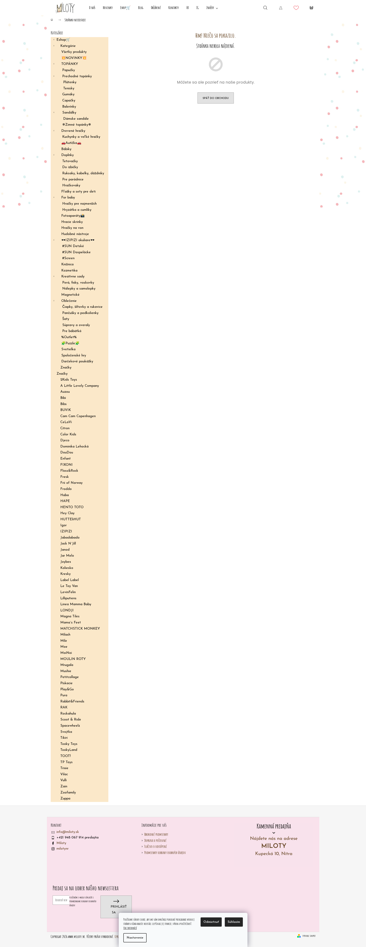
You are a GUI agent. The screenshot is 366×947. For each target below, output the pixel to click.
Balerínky (69, 107)
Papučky (68, 70)
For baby (68, 197)
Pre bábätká (71, 331)
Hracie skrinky (72, 222)
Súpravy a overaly (76, 325)
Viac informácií (130, 928)
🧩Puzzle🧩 (70, 343)
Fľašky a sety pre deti (78, 191)
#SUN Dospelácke (76, 252)
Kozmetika (69, 270)
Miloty (61, 843)
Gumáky (68, 94)
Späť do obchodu (216, 98)
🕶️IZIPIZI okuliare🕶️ (78, 240)
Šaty (65, 319)
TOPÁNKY (69, 64)
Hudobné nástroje (75, 234)
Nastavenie (135, 937)
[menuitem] (92, 7)
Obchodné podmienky (156, 834)
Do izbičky (70, 167)
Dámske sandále (76, 119)
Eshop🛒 (63, 40)
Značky (65, 367)
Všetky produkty (74, 52)
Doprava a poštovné (155, 840)
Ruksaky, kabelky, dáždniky (83, 173)
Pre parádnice (73, 179)
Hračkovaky (71, 185)
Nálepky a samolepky (78, 288)
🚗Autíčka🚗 (71, 143)
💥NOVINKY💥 (73, 58)
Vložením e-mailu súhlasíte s (82, 901)
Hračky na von (72, 228)
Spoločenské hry (73, 355)
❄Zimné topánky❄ (76, 125)
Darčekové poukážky (77, 361)
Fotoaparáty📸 (73, 216)
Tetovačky (70, 161)
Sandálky (69, 113)
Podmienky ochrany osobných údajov (165, 852)
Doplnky (67, 155)
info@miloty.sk (67, 832)
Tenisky (68, 88)
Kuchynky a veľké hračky (81, 137)
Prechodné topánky (77, 76)
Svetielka (68, 349)
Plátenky (69, 82)
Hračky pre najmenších (79, 204)
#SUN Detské (73, 246)
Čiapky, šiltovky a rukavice (82, 307)
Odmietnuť (211, 922)
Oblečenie (69, 301)
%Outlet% (69, 337)
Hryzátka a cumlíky (76, 210)
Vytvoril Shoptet (309, 935)
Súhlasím (234, 922)
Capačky (68, 100)
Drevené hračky (73, 131)
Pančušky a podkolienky (80, 313)
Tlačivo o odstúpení (155, 846)
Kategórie (68, 46)
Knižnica (67, 264)
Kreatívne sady (73, 276)
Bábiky (66, 149)
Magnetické (70, 295)
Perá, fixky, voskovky (78, 283)
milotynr (62, 849)
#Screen (68, 258)
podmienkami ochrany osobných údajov (82, 903)
